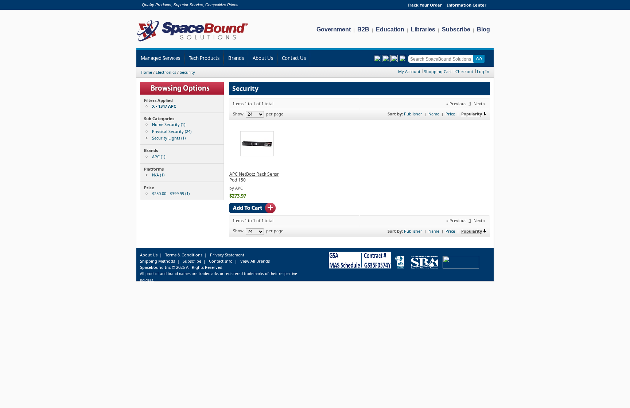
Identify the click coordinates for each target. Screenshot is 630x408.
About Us (263, 58)
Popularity (471, 114)
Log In (483, 71)
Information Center (466, 5)
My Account (409, 71)
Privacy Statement (227, 255)
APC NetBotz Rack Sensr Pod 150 (254, 177)
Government (333, 29)
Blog (483, 29)
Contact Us (294, 58)
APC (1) (158, 156)
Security (187, 72)
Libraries (423, 29)
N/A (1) (158, 175)
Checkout (464, 71)
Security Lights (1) (169, 138)
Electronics (166, 72)
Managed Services (160, 58)
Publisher (413, 114)
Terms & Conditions (183, 255)
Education (390, 29)
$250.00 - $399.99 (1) (171, 193)
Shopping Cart (438, 71)
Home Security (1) (168, 124)
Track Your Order (425, 5)
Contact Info (221, 261)
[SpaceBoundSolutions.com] (192, 42)
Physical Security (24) (171, 131)
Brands (236, 58)
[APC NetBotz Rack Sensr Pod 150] (257, 154)
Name (433, 114)
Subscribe (456, 29)
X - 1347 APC (164, 106)
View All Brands (255, 261)
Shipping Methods (157, 261)
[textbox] (442, 59)
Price (450, 114)
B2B (363, 29)
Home (146, 72)
